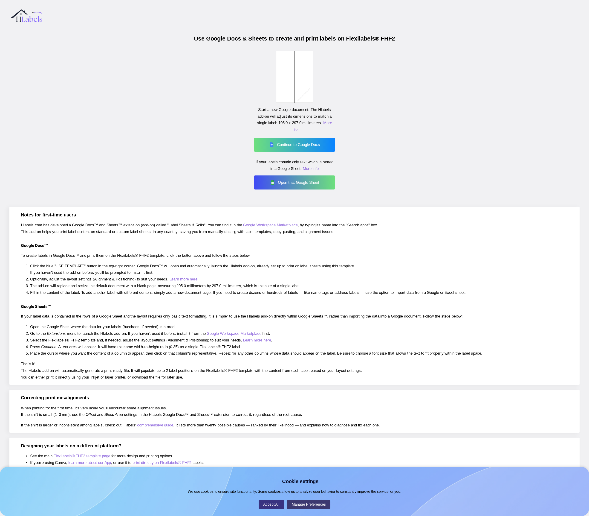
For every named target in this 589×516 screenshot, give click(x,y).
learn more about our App (89, 463)
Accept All (271, 504)
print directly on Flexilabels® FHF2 (162, 463)
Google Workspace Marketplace (270, 225)
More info (311, 168)
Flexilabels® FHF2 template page (82, 456)
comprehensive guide (155, 425)
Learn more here (184, 279)
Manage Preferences (309, 504)
